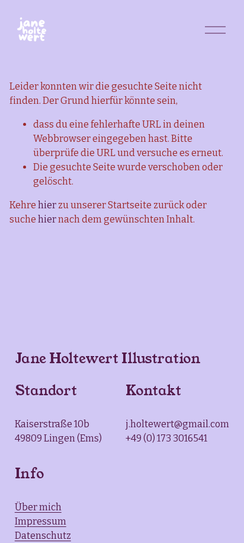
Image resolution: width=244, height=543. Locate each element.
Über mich (38, 507)
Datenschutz (43, 535)
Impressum (40, 521)
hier (47, 205)
